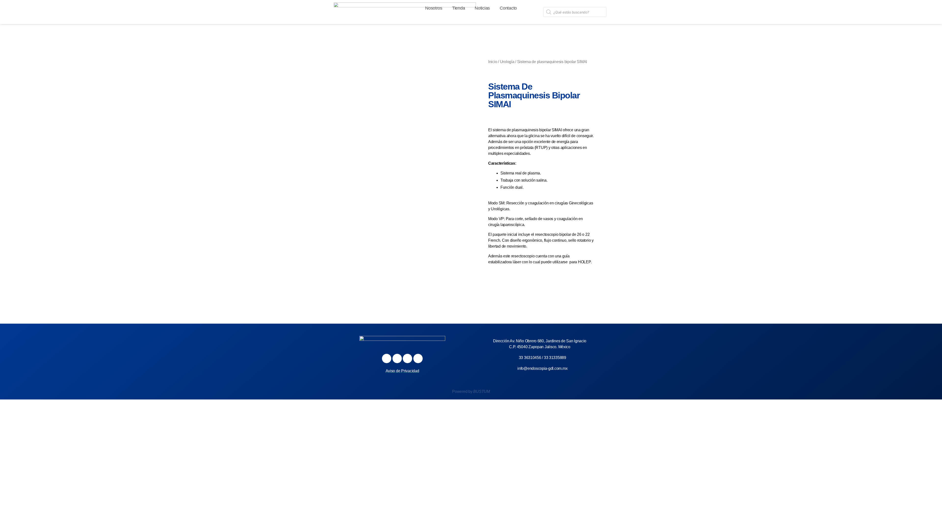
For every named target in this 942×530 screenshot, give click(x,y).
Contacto (508, 8)
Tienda (458, 8)
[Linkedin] (418, 358)
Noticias (482, 8)
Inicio (492, 62)
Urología (507, 62)
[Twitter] (407, 358)
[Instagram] (397, 358)
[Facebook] (386, 358)
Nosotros (433, 8)
